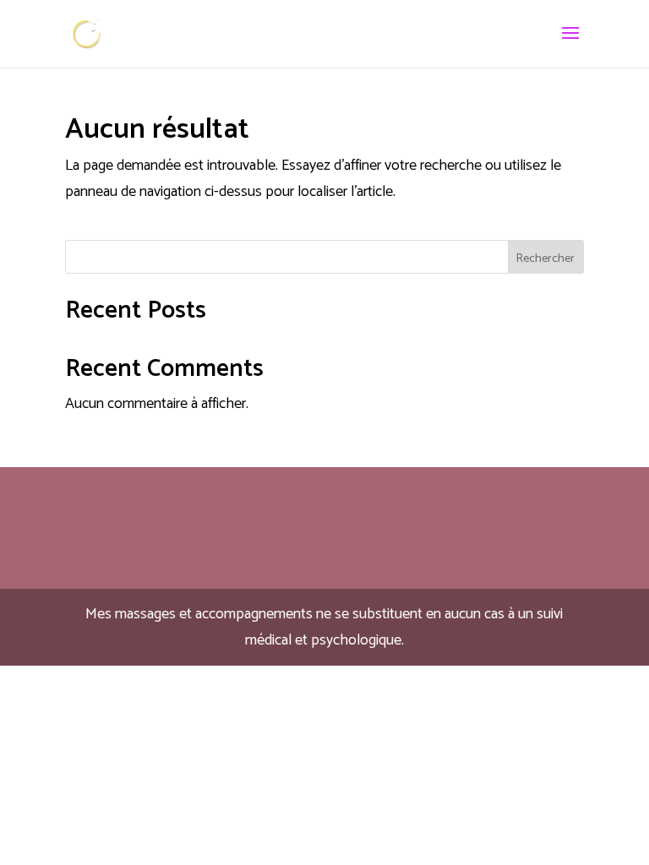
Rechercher (545, 259)
